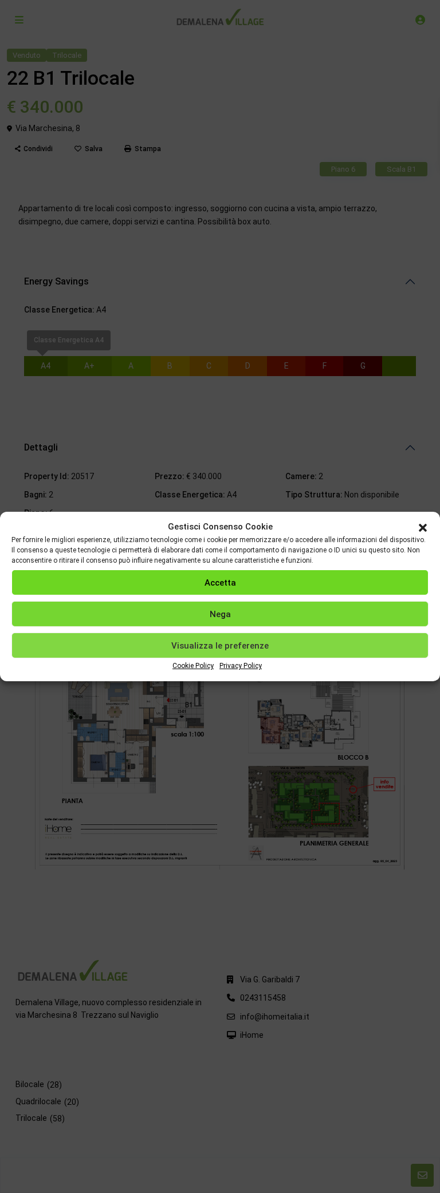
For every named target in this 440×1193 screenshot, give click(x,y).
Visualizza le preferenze (220, 646)
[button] (423, 526)
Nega (220, 614)
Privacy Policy (240, 666)
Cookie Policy (193, 666)
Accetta (220, 583)
